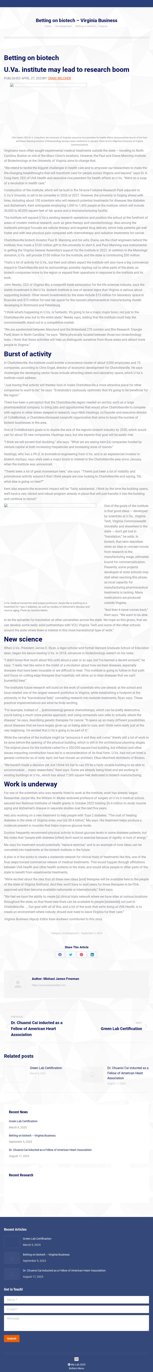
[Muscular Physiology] (47, 1190)
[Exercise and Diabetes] (32, 1190)
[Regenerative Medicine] (16, 1190)
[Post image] (15, 1074)
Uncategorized (70, 933)
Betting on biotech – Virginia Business (32, 1135)
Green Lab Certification (46, 1068)
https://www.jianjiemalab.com (49, 985)
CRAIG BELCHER (59, 78)
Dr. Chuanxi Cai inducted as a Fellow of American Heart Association (128, 1073)
